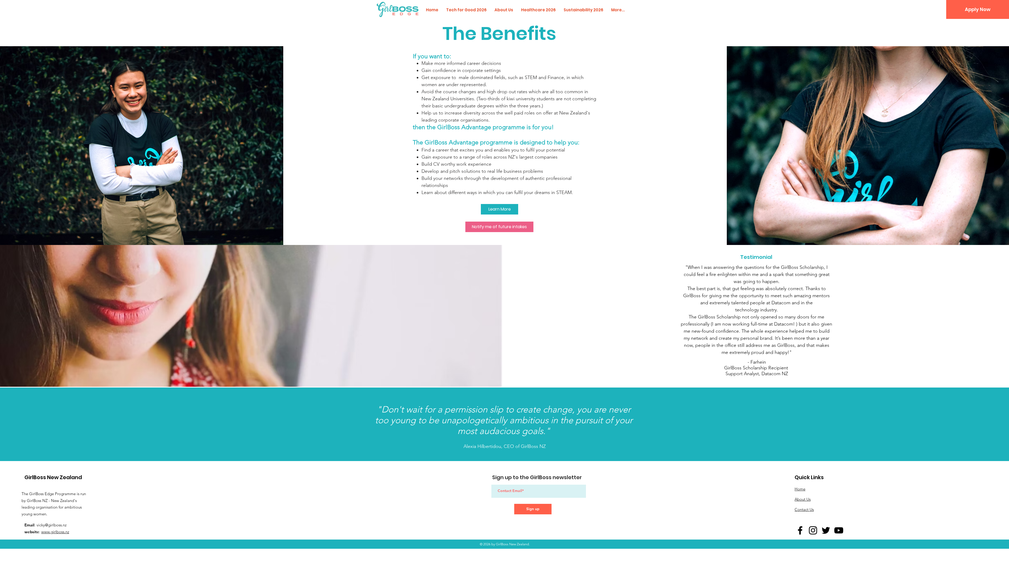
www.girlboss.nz (55, 531)
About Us (803, 499)
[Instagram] (812, 530)
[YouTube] (838, 530)
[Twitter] (825, 530)
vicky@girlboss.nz (51, 524)
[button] (977, 9)
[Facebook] (800, 530)
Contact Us (804, 509)
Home (800, 489)
